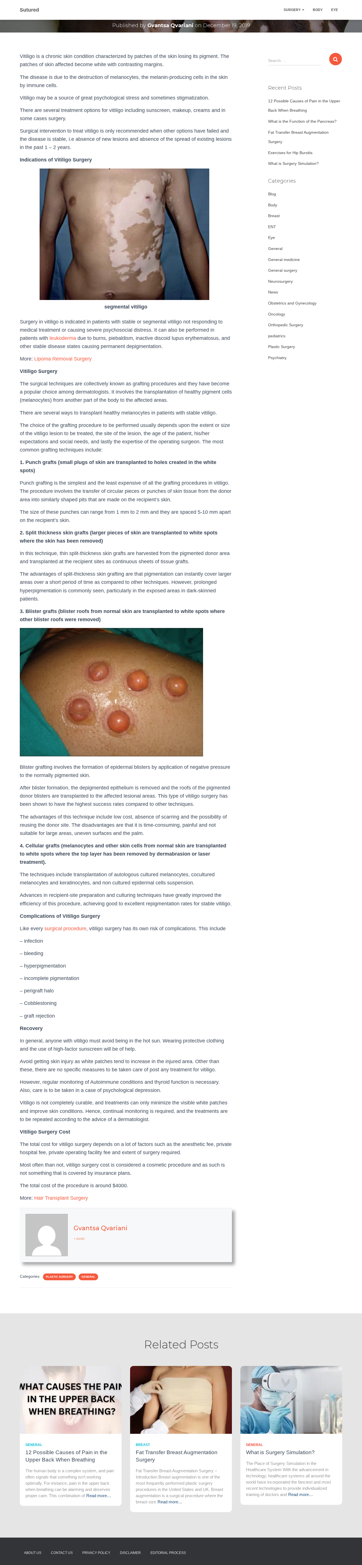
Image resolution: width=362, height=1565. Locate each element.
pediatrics (276, 336)
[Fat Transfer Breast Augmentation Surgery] (181, 1399)
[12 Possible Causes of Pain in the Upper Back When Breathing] (71, 1399)
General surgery (282, 270)
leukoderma (62, 338)
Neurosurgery (280, 281)
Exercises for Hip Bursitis (290, 152)
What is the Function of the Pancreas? (302, 121)
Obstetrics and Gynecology (292, 303)
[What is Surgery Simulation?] (291, 1399)
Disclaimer (130, 1553)
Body (318, 10)
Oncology (276, 314)
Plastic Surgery (59, 1276)
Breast (274, 215)
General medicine (284, 259)
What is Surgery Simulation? (293, 163)
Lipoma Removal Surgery (63, 359)
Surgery (292, 10)
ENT (272, 227)
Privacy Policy (96, 1553)
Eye (334, 10)
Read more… (98, 1495)
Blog (272, 194)
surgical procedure (65, 928)
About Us (32, 1553)
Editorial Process (168, 1553)
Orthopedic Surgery (285, 325)
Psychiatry (277, 357)
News (273, 292)
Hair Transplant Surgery (61, 1198)
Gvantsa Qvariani (101, 1228)
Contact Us (62, 1553)
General (88, 1276)
